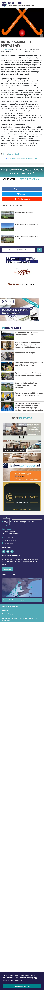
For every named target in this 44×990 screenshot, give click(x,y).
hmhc (5, 154)
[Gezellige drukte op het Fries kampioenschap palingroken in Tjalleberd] (7, 386)
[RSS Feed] (12, 551)
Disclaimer (5, 610)
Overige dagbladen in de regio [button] (13, 600)
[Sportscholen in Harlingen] (7, 356)
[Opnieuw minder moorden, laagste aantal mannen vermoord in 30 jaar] (7, 376)
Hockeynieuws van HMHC (24, 212)
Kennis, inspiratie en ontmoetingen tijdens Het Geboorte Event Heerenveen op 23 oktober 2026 (28, 345)
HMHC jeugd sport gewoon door (26, 224)
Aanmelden (7, 569)
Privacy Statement (8, 614)
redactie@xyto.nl (10, 540)
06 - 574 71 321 (30, 178)
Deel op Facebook (23, 189)
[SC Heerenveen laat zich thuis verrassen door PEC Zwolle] (7, 335)
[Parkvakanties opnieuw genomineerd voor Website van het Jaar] (7, 366)
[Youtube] (8, 551)
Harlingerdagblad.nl (16, 3)
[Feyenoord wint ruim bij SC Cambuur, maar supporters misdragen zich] (7, 396)
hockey (11, 154)
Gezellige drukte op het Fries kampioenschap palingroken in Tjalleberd (26, 385)
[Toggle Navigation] (39, 4)
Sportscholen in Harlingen (25, 353)
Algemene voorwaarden (10, 606)
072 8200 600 (9, 538)
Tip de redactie (24, 199)
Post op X (23, 194)
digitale (17, 154)
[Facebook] (4, 551)
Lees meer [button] (18, 981)
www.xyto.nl (8, 543)
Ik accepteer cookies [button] (22, 986)
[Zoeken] (39, 250)
